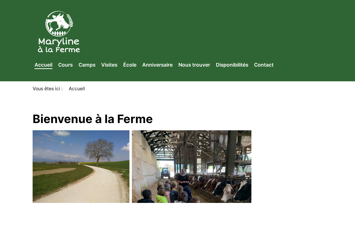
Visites (109, 65)
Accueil (43, 65)
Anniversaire (157, 65)
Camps (86, 65)
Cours (65, 65)
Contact (264, 65)
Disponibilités (232, 65)
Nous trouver (194, 65)
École (129, 65)
